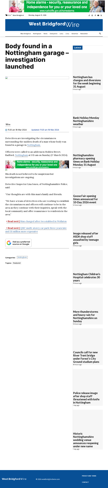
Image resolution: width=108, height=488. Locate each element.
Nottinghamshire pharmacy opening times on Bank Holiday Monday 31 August (86, 160)
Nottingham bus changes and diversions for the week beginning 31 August (87, 81)
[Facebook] (95, 15)
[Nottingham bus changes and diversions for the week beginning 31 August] (88, 63)
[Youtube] (98, 15)
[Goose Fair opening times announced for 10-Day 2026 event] (88, 181)
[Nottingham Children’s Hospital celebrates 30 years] (88, 260)
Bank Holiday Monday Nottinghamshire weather (86, 121)
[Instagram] (92, 15)
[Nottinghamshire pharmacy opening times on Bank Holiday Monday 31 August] (88, 141)
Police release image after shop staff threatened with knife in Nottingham (86, 397)
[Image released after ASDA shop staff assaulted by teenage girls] (88, 219)
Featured (16, 263)
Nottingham (21, 155)
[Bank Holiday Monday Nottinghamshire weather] (88, 103)
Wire (8, 124)
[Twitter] (101, 15)
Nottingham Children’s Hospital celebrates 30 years (86, 277)
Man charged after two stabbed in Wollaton (36, 221)
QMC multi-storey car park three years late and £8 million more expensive (36, 230)
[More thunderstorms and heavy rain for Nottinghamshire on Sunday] (88, 297)
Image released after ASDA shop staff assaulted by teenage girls (86, 238)
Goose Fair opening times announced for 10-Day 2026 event (85, 199)
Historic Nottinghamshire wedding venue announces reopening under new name (86, 440)
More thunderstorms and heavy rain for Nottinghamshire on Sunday (85, 316)
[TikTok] (89, 15)
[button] (100, 33)
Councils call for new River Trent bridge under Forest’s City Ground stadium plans (86, 357)
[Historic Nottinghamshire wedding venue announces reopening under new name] (88, 419)
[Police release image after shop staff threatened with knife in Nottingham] (88, 378)
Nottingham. (34, 145)
